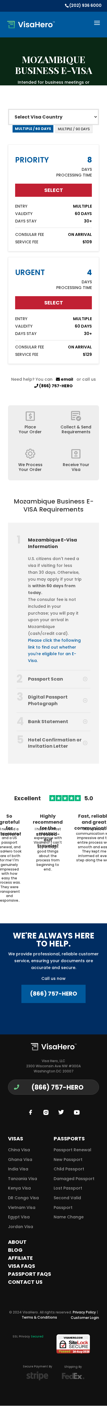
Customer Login (85, 1317)
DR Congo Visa (23, 1198)
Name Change (69, 1217)
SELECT (53, 190)
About (17, 1241)
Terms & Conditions (39, 1317)
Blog (15, 1249)
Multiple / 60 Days (33, 128)
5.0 (88, 798)
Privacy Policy (84, 1312)
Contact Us (25, 1281)
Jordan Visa (20, 1227)
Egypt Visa (19, 1217)
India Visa (18, 1169)
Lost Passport (68, 1188)
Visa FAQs (21, 1265)
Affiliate (20, 1257)
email (66, 379)
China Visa (19, 1150)
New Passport (68, 1159)
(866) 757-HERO (55, 386)
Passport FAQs (29, 1273)
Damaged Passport (74, 1179)
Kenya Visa (19, 1188)
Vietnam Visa (21, 1207)
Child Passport (69, 1169)
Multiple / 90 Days (74, 129)
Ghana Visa (20, 1159)
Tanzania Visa (22, 1179)
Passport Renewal (72, 1150)
